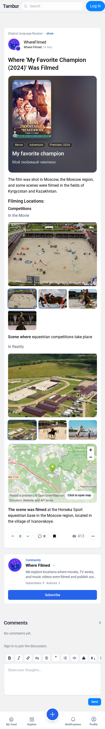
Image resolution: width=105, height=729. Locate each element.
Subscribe (52, 595)
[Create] (52, 714)
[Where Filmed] (18, 48)
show (49, 33)
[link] (41, 536)
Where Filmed (33, 47)
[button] (11, 6)
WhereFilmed (35, 42)
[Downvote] (27, 536)
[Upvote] (12, 536)
